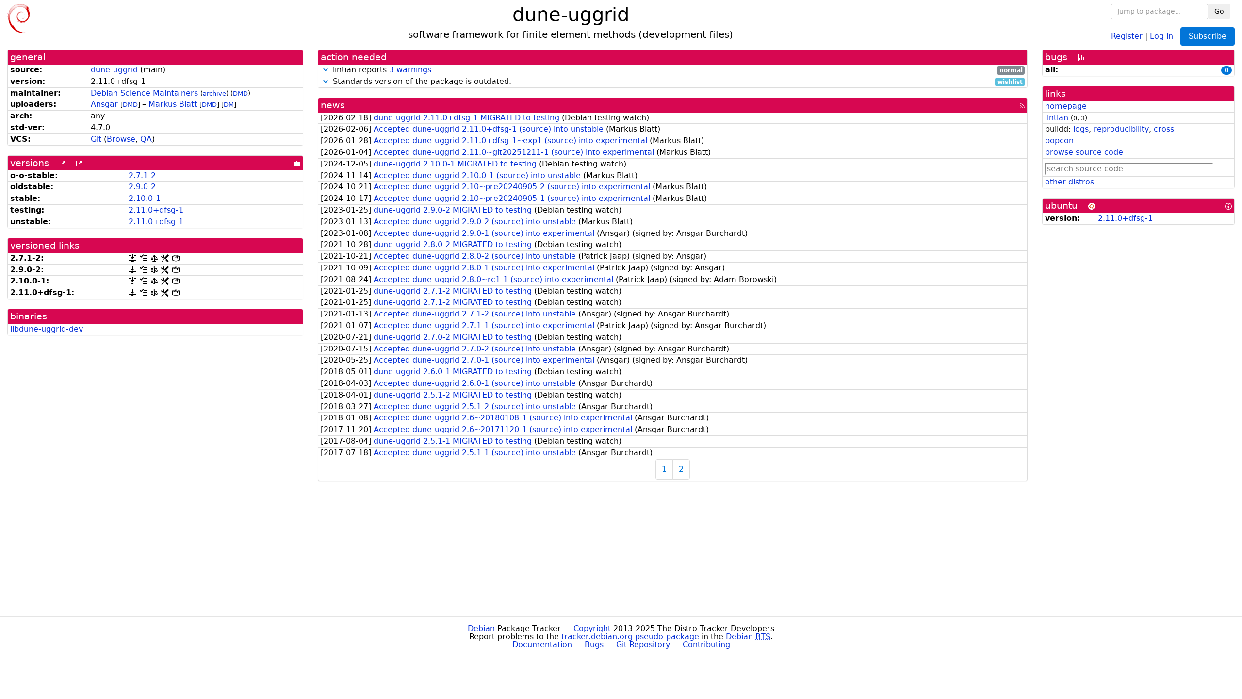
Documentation (542, 644)
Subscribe (1207, 36)
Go (1219, 11)
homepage (1066, 106)
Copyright (592, 628)
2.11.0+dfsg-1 (156, 210)
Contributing (706, 644)
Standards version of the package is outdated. (676, 82)
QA (146, 139)
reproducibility (1121, 128)
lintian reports (676, 70)
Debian (481, 628)
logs (1081, 128)
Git (96, 139)
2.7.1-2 (142, 175)
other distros (1069, 181)
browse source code (1084, 152)
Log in (1161, 35)
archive (214, 93)
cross (1164, 128)
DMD (240, 93)
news (333, 105)
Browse (121, 139)
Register (1127, 35)
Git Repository (643, 644)
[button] (325, 69)
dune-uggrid (114, 69)
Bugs (594, 644)
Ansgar (104, 104)
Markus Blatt (172, 104)
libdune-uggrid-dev (46, 328)
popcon (1059, 140)
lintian (1056, 117)
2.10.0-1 (145, 198)
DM (229, 104)
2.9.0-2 (142, 186)
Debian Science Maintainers (144, 93)
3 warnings (410, 69)
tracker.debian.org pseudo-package (630, 636)
